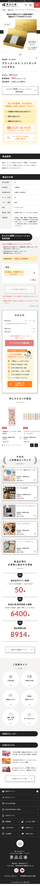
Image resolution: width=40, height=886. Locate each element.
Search (25, 5)
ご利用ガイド (33, 306)
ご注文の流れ (9, 828)
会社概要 (8, 834)
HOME (4, 10)
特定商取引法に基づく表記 (28, 876)
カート (30, 5)
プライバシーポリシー (10, 876)
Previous (1, 32)
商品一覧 (10, 10)
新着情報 (8, 821)
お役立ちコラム (10, 815)
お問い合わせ (30, 296)
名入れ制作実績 (10, 803)
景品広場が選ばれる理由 (13, 809)
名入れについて (10, 797)
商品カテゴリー (11, 791)
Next (38, 32)
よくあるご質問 (30, 821)
